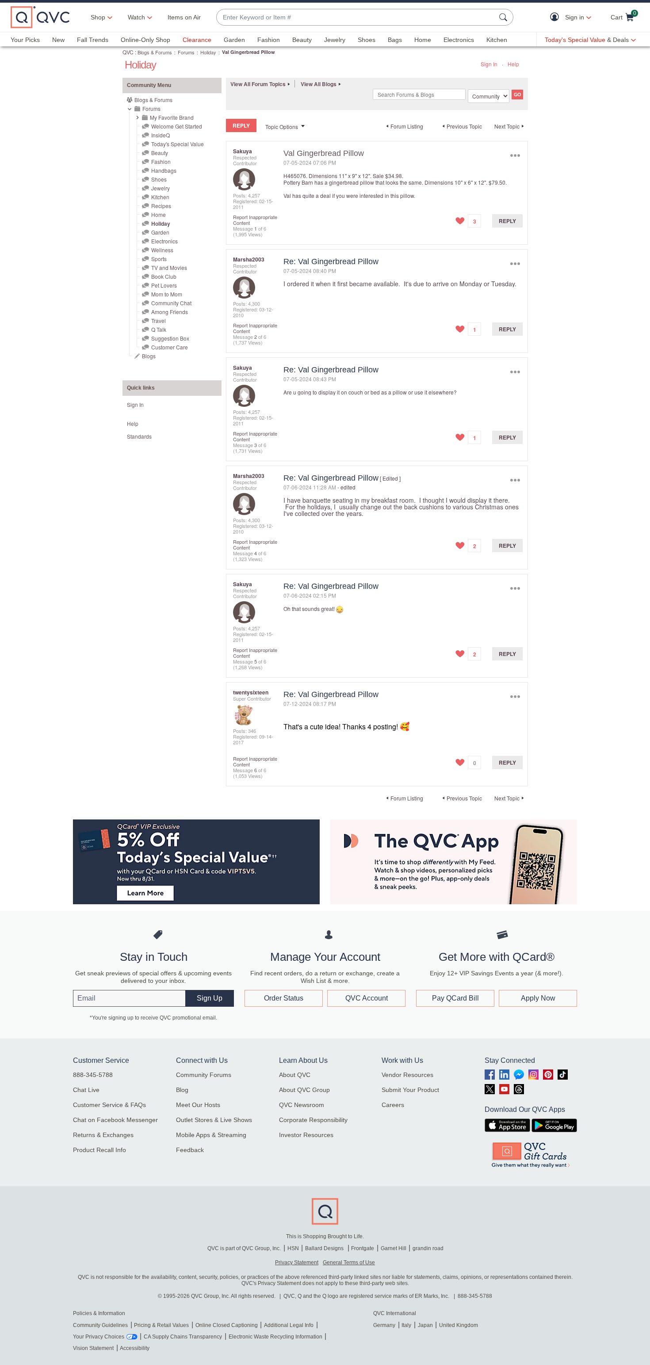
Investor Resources (306, 1134)
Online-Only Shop (145, 39)
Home (422, 39)
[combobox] (356, 17)
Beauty (302, 39)
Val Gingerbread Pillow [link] (248, 52)
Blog (182, 1089)
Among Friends (169, 311)
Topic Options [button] (281, 126)
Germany (384, 1325)
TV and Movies (169, 267)
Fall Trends (92, 39)
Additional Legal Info (289, 1325)
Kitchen (496, 39)
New (58, 39)
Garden (234, 39)
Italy (406, 1325)
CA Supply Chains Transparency (183, 1337)
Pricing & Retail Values (161, 1325)
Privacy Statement (296, 1262)
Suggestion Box (170, 338)
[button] (556, 17)
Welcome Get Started (176, 126)
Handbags (163, 170)
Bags (395, 39)
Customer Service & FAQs (109, 1104)
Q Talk (158, 329)
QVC (128, 52)
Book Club (163, 276)
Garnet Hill (393, 1248)
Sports (159, 258)
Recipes (161, 205)
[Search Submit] (504, 17)
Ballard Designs (325, 1248)
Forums (186, 52)
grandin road (428, 1248)
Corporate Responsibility (313, 1119)
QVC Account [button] (366, 998)
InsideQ (160, 135)
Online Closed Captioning (226, 1325)
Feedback (190, 1149)
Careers (393, 1104)
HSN (293, 1248)
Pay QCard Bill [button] (455, 998)
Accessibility (134, 1348)
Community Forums (203, 1074)
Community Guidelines (100, 1325)
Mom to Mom (166, 294)
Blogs (149, 356)
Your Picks (25, 39)
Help (513, 64)
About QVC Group (304, 1089)
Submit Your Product (410, 1089)
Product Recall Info (99, 1149)
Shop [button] (98, 17)
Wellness (162, 250)
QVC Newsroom (301, 1104)
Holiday (208, 52)
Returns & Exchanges (103, 1134)
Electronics (459, 39)
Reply (507, 221)
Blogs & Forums (155, 52)
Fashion (268, 39)
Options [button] (515, 155)
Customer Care (169, 347)
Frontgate (362, 1248)
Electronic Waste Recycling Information (275, 1337)
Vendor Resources (407, 1074)
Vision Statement (93, 1348)
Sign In (489, 64)
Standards (139, 436)
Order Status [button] (283, 998)
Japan (425, 1325)
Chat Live (86, 1089)
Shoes (366, 39)
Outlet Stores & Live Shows (214, 1119)
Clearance (197, 39)
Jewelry (334, 39)
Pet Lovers (164, 285)
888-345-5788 (93, 1074)
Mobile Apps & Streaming (211, 1134)
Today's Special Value (177, 144)
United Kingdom (458, 1325)
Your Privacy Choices (98, 1337)
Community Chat (171, 303)
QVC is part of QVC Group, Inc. (244, 1248)
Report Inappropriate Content (255, 219)
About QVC (294, 1074)
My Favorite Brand (172, 117)
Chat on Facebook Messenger (115, 1119)
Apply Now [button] (538, 998)
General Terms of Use (349, 1262)
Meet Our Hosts (198, 1104)
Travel (158, 320)
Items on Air (184, 17)
